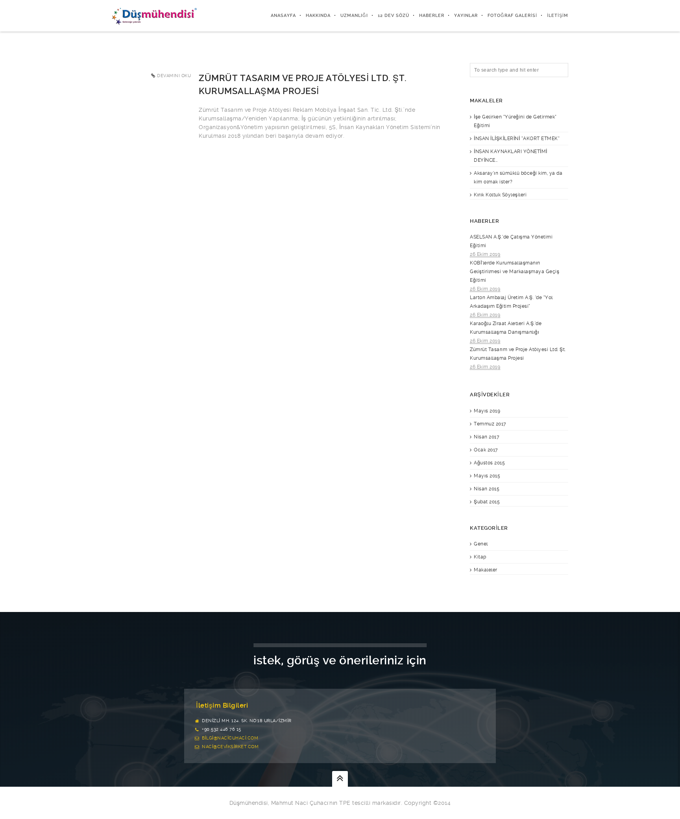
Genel (481, 544)
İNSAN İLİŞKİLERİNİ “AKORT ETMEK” (517, 138)
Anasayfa (283, 15)
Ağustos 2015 (489, 463)
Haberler (431, 15)
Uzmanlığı (354, 15)
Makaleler (485, 570)
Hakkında (318, 15)
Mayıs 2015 (487, 476)
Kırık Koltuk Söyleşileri (500, 195)
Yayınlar (466, 15)
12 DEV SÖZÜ (393, 15)
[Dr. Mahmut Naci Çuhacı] (154, 16)
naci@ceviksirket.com (230, 746)
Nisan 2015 (486, 489)
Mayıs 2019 (487, 411)
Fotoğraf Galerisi (512, 15)
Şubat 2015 (487, 502)
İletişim (557, 15)
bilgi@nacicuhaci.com (230, 738)
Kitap (480, 557)
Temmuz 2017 (490, 424)
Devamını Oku (174, 75)
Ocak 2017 (486, 450)
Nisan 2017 (486, 437)
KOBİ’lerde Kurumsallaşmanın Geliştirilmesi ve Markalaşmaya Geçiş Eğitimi (514, 271)
